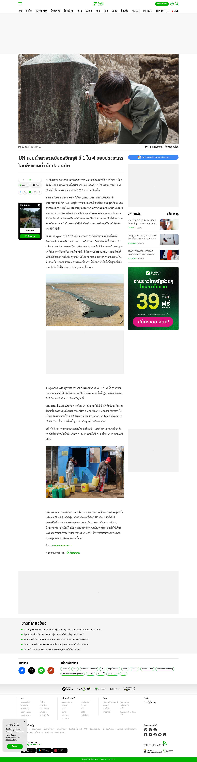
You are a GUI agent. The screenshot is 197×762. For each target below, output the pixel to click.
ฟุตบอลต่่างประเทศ (110, 702)
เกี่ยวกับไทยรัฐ (49, 729)
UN (102, 669)
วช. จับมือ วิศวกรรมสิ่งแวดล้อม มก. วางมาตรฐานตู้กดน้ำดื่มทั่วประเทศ (52, 649)
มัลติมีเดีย (65, 719)
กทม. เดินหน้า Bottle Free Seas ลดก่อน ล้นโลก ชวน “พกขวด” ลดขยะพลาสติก (56, 640)
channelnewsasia (61, 545)
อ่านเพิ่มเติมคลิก (11, 736)
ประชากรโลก (112, 674)
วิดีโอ (83, 712)
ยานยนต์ (43, 712)
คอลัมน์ (64, 705)
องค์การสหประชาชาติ (89, 669)
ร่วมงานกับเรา (35, 729)
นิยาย (64, 712)
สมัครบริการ (162, 4)
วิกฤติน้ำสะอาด (113, 669)
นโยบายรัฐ (25, 709)
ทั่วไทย (42, 702)
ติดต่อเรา (49, 732)
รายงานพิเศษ (67, 702)
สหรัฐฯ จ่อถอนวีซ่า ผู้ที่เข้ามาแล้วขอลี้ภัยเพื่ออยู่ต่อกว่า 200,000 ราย (142, 237)
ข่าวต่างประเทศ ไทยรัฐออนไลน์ (72, 674)
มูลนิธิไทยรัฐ (61, 729)
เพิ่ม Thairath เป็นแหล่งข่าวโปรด (155, 157)
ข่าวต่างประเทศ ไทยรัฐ (165, 669)
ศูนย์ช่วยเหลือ (95, 729)
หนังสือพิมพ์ (85, 702)
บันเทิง (83, 705)
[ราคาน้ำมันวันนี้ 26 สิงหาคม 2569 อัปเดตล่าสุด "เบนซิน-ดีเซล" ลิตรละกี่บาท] (169, 224)
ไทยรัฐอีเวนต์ (150, 702)
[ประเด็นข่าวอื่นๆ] (39, 205)
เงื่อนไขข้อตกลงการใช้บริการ (32, 732)
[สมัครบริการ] (153, 298)
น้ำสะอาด (65, 669)
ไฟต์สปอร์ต (124, 705)
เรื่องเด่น (90, 674)
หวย (82, 709)
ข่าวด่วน (135, 669)
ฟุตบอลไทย (124, 702)
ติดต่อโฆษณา (60, 732)
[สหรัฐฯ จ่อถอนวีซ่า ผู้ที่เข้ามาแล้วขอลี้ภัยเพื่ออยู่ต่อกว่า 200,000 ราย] (169, 239)
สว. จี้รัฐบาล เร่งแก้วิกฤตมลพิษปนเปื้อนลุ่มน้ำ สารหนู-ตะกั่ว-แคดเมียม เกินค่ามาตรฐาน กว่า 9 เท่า (62, 630)
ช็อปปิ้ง (147, 699)
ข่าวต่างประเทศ (147, 669)
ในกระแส (131, 228)
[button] (20, 192)
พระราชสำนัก (26, 702)
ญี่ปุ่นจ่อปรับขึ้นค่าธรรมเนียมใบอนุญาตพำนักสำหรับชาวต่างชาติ (141, 252)
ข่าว (147, 147)
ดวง (63, 709)
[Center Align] (24, 722)
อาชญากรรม (26, 712)
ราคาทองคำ (25, 715)
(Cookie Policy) (11, 740)
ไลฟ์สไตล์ (84, 715)
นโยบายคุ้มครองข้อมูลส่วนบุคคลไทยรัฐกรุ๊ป (120, 729)
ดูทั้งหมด (171, 214)
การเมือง (43, 705)
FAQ (85, 729)
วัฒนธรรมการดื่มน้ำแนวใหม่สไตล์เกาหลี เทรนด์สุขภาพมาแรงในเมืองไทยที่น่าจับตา (56, 644)
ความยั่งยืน (44, 715)
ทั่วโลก (125, 669)
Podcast (65, 715)
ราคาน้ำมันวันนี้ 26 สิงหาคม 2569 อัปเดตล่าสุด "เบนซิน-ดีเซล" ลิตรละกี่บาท (142, 222)
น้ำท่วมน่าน (30, 231)
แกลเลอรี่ (106, 712)
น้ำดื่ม (75, 669)
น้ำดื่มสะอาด (73, 553)
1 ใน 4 (123, 674)
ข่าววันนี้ (101, 674)
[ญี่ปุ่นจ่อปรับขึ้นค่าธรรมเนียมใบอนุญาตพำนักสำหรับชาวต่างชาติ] (169, 255)
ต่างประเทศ (157, 147)
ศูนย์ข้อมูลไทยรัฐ (75, 729)
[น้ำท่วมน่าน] (30, 218)
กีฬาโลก (106, 709)
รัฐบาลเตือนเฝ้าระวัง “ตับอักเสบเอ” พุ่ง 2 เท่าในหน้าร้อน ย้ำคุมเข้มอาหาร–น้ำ (54, 634)
